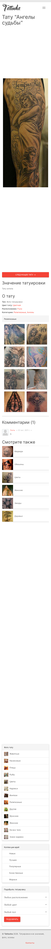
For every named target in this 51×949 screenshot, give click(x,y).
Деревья (18, 516)
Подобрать (12, 919)
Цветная (17, 305)
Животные (14, 754)
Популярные (15, 866)
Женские (18, 490)
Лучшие (13, 860)
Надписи (14, 788)
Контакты (30, 943)
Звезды (18, 503)
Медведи (18, 451)
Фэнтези (13, 795)
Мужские (14, 816)
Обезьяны (19, 464)
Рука (19, 309)
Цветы (17, 477)
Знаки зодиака (16, 837)
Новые (12, 853)
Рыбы (12, 774)
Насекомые (15, 761)
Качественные (16, 873)
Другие (13, 809)
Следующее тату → (25, 275)
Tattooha (11, 7)
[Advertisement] (25, 52)
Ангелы (30, 312)
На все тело (15, 830)
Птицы (13, 767)
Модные (13, 879)
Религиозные (20, 312)
